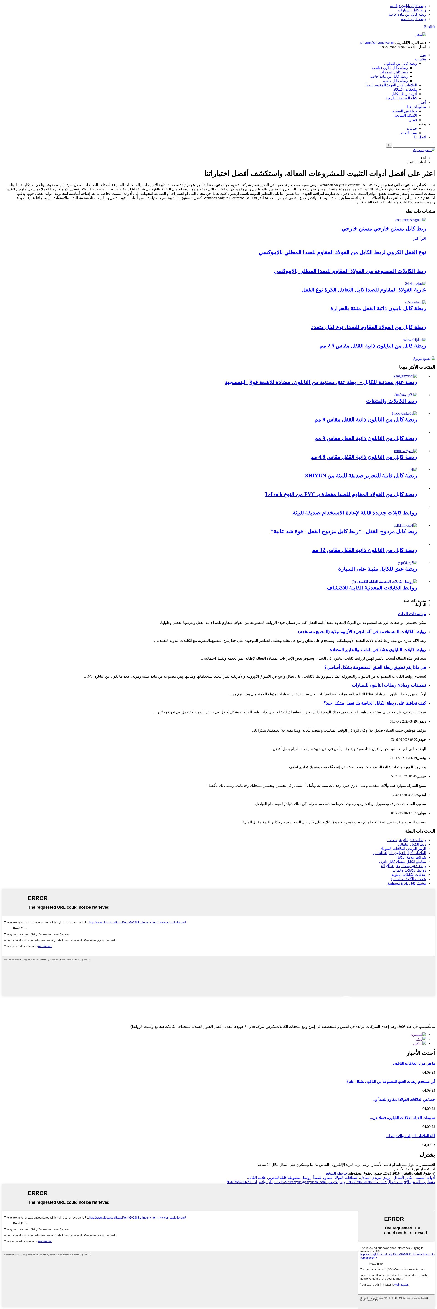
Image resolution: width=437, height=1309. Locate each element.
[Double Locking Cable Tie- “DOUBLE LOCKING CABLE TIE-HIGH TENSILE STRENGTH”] (405, 525)
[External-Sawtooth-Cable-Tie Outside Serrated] (410, 220)
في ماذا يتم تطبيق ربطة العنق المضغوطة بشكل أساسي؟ (375, 667)
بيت (423, 55)
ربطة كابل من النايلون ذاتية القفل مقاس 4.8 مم (363, 457)
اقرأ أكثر (420, 238)
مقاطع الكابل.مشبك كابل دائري (402, 862)
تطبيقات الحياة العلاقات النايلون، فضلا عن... (402, 1118)
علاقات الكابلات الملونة (408, 875)
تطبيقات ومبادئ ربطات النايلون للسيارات (389, 685)
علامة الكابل (257, 1178)
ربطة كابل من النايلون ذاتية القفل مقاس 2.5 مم (373, 346)
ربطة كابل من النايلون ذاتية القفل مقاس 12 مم (364, 550)
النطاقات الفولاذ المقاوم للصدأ (335, 1178)
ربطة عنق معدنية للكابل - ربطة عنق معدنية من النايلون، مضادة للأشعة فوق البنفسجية (321, 382)
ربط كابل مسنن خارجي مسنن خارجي (384, 228)
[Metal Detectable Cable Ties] (384, 582)
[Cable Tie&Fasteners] (405, 395)
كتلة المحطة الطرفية (401, 98)
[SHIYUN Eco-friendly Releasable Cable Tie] (413, 469)
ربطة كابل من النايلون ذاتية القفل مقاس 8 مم (366, 419)
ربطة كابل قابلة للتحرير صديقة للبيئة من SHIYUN (361, 475)
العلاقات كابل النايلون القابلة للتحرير (399, 853)
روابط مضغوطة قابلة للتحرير (289, 1178)
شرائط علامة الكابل (411, 857)
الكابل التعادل (403, 1178)
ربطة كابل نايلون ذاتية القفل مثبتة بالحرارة (378, 308)
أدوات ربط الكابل (404, 94)
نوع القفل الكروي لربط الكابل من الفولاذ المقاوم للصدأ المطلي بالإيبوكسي (342, 252)
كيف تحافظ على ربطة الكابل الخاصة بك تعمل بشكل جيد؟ (375, 703)
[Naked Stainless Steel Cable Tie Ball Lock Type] (415, 283)
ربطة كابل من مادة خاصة (407, 14)
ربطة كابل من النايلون (400, 63)
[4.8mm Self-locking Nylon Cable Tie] (405, 451)
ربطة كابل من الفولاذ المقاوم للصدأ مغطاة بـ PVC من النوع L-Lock (341, 494)
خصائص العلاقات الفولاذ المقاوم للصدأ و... (404, 1099)
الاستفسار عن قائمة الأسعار (414, 1169)
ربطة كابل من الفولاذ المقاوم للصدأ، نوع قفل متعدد (368, 327)
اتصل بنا (420, 137)
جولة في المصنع (405, 111)
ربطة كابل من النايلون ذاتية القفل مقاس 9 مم (366, 438)
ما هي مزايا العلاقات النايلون (414, 1063)
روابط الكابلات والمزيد (409, 870)
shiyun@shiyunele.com (377, 42)
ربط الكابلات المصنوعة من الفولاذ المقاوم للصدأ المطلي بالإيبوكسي (350, 271)
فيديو (413, 120)
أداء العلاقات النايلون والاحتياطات (410, 1136)
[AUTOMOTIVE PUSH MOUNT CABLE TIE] (407, 563)
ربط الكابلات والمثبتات (391, 401)
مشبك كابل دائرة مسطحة (407, 883)
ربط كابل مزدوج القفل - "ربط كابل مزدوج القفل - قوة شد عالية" (344, 531)
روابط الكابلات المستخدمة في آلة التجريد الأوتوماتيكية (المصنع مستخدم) (362, 631)
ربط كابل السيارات (412, 10)
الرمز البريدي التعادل (375, 1178)
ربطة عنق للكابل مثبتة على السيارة (377, 569)
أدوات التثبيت (425, 1178)
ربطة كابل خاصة (413, 19)
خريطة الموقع (336, 1173)
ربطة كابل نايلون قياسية (408, 6)
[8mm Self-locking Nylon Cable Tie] (404, 413)
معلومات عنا (416, 107)
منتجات (420, 59)
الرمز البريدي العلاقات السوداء (403, 849)
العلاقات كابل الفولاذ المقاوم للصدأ (391, 85)
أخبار (422, 102)
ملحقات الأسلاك (405, 89)
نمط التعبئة (408, 133)
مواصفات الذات (412, 613)
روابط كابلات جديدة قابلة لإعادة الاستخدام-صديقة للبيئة (355, 513)
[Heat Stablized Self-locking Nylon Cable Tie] (415, 302)
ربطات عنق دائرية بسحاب (406, 840)
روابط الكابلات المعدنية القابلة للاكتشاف (372, 588)
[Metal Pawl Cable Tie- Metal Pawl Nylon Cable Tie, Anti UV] (405, 376)
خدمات (411, 128)
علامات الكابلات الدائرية (408, 879)
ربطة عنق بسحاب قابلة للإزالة (403, 866)
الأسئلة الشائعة (406, 115)
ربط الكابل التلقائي (412, 844)
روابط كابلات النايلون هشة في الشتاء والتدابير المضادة (378, 649)
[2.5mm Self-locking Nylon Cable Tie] (414, 340)
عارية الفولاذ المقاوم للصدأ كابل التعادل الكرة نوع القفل (364, 290)
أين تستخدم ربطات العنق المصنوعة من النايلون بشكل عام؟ (391, 1081)
